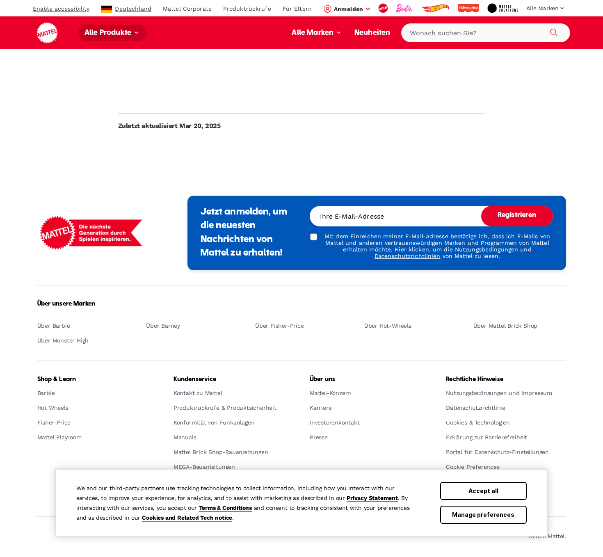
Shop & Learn (56, 379)
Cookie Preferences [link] (472, 467)
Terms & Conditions (225, 507)
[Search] (552, 31)
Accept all (483, 490)
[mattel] (384, 8)
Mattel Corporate (187, 8)
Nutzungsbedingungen (486, 249)
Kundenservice (195, 379)
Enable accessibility (61, 8)
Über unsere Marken (66, 304)
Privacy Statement (372, 498)
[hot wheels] (436, 8)
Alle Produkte (109, 33)
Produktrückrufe (247, 8)
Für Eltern (297, 8)
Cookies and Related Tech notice (187, 517)
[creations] (503, 8)
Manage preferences (483, 514)
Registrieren (517, 215)
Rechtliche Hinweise (474, 379)
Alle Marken (313, 33)
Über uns (322, 379)
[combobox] (485, 32)
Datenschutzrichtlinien (408, 256)
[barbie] (405, 8)
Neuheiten (372, 33)
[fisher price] (469, 8)
